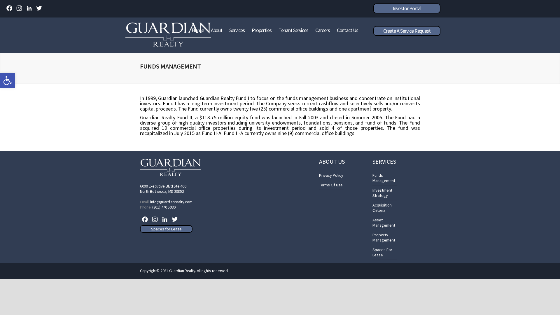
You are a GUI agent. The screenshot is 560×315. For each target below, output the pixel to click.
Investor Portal (407, 8)
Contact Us (347, 30)
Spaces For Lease (382, 252)
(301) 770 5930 (164, 207)
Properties (262, 30)
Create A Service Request (406, 30)
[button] (7, 80)
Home (198, 30)
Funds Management (383, 178)
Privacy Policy (331, 175)
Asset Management (383, 222)
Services (236, 30)
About (217, 30)
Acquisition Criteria (382, 207)
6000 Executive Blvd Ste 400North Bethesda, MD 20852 (163, 188)
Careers (322, 30)
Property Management (383, 237)
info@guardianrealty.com (171, 201)
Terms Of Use (331, 185)
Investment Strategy (382, 193)
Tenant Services (293, 30)
